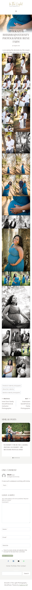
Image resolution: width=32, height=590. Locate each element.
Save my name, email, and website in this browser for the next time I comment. (15, 551)
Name (5, 529)
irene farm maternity (8, 389)
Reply (4, 485)
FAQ (18, 566)
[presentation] (16, 432)
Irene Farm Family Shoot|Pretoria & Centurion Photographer (8, 403)
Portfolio (14, 566)
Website (5, 545)
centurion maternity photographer (12, 385)
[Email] (18, 561)
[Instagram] (13, 561)
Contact (23, 566)
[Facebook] (8, 561)
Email (5, 537)
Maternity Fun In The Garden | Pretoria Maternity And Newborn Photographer (16, 447)
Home (8, 566)
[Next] (27, 439)
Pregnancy (19, 28)
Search (16, 570)
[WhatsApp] (23, 561)
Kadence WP (23, 585)
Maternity (12, 28)
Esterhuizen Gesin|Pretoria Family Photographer (25, 403)
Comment (5, 502)
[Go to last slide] (4, 439)
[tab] (14, 457)
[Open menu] (16, 11)
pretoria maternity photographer (11, 392)
